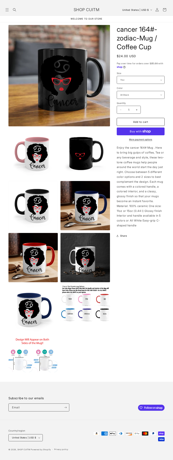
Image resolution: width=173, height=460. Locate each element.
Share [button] (123, 235)
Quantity (121, 103)
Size (119, 73)
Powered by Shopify (41, 449)
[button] (7, 9)
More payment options (140, 139)
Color (120, 88)
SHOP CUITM (23, 449)
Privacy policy (61, 449)
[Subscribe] (65, 407)
